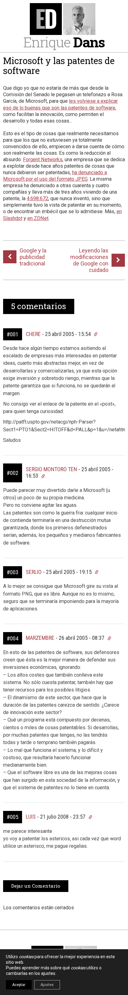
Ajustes (47, 985)
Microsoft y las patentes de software (59, 65)
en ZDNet (37, 218)
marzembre (40, 638)
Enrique (64, 42)
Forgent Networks (42, 159)
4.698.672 (37, 198)
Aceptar (18, 985)
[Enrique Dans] (64, 19)
